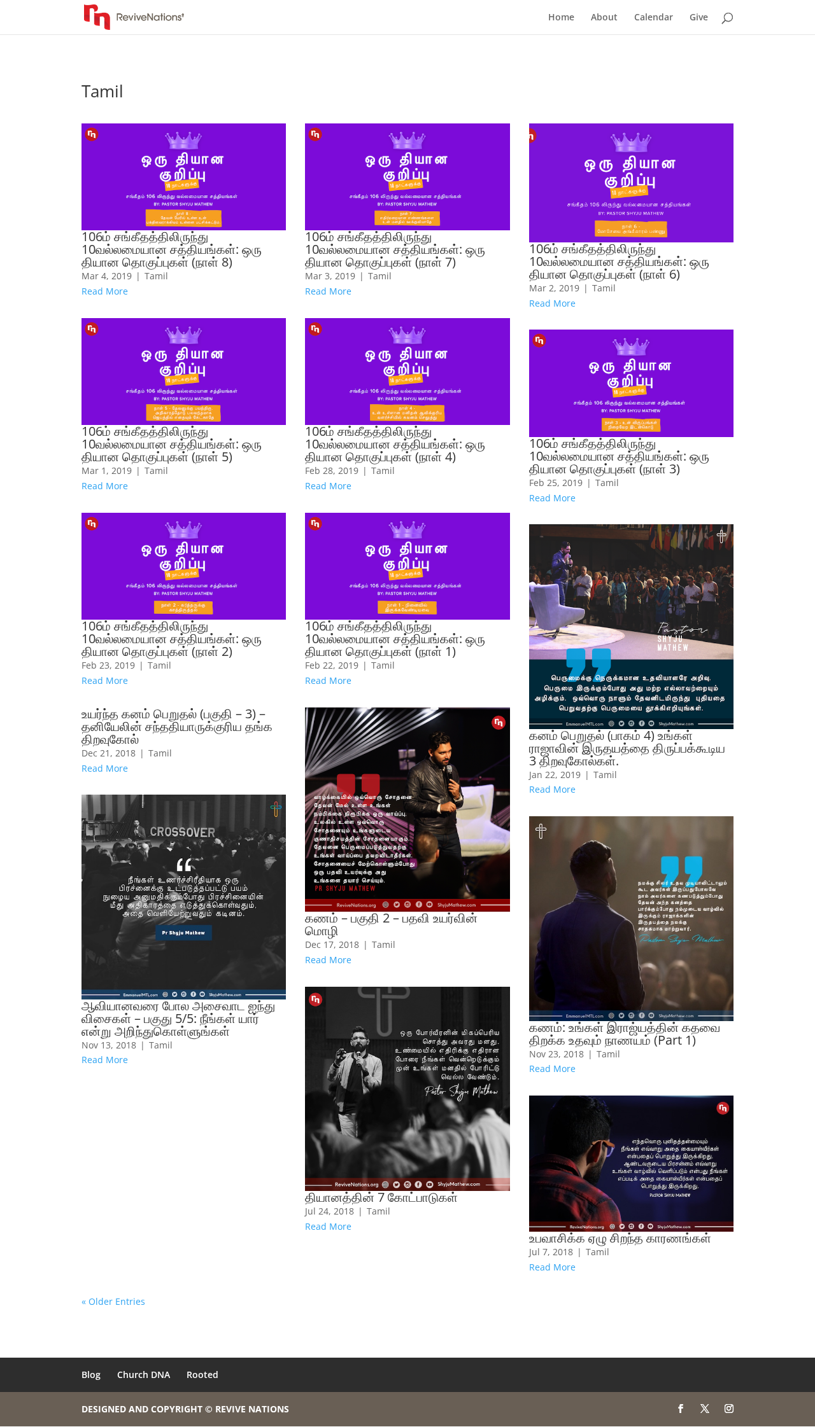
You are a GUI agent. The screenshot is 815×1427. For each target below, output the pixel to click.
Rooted (202, 1374)
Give (699, 18)
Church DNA (143, 1374)
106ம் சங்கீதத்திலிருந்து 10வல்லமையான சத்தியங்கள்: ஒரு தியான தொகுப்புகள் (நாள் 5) (172, 443)
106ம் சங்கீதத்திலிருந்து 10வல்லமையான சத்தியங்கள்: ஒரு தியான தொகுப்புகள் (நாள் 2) (172, 638)
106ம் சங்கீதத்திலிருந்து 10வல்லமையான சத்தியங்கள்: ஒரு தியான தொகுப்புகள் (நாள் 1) (395, 638)
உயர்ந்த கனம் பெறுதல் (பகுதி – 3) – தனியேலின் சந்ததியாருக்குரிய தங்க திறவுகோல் (177, 726)
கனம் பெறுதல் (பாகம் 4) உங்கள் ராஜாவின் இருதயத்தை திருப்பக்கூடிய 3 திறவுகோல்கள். (627, 748)
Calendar (653, 18)
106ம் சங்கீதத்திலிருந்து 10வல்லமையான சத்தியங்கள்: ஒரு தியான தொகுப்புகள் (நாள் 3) (619, 456)
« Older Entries (113, 1301)
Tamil (156, 276)
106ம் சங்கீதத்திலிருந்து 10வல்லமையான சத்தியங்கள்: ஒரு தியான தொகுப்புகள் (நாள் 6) (619, 261)
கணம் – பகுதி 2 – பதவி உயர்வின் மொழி (391, 924)
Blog (91, 1374)
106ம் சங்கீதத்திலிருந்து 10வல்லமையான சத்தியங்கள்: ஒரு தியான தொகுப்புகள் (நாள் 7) (395, 249)
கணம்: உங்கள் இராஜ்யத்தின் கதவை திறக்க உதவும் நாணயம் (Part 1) (624, 1033)
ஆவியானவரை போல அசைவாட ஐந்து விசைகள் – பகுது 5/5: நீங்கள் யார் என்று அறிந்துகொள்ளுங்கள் (178, 1018)
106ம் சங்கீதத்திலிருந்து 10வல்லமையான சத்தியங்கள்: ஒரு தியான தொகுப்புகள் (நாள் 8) (172, 249)
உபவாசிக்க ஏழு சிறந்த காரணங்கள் (620, 1237)
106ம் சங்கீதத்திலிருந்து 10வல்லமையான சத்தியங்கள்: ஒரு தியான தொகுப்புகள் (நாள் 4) (395, 443)
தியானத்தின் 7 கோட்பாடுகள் (381, 1197)
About (604, 18)
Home (561, 18)
